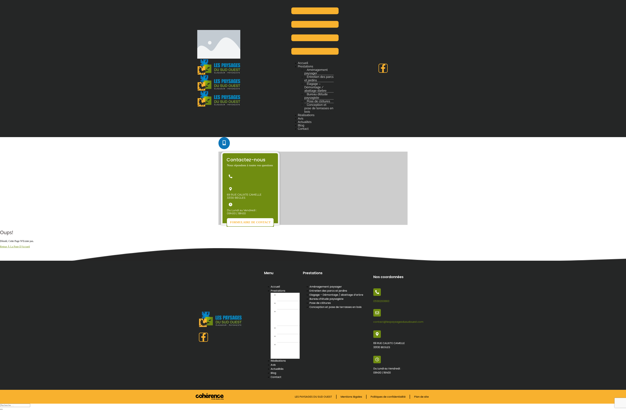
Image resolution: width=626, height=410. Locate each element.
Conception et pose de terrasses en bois (318, 108)
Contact (303, 128)
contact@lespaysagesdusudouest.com (398, 322)
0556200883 (235, 182)
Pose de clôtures (283, 338)
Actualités (305, 122)
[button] (250, 222)
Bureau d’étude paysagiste (316, 95)
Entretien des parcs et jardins (319, 78)
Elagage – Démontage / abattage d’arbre (315, 87)
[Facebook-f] (383, 68)
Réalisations (306, 115)
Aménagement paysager (316, 71)
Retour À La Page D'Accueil (15, 246)
